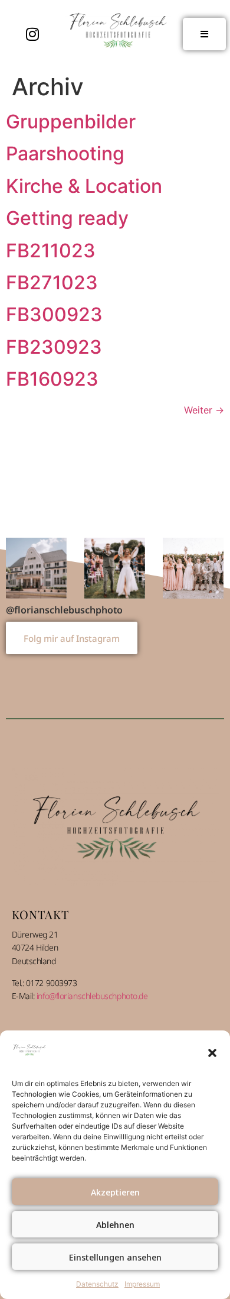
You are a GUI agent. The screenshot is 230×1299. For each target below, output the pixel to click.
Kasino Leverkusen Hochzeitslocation (36, 568)
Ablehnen (115, 1224)
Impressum (142, 1283)
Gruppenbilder (71, 121)
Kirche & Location (84, 186)
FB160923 (52, 378)
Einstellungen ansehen (115, 1257)
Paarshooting (65, 153)
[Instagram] (32, 34)
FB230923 (54, 346)
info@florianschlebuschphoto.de (92, 995)
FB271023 (52, 282)
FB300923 (54, 314)
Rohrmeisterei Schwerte (193, 568)
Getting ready (67, 218)
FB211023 (51, 250)
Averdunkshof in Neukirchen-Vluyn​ (114, 568)
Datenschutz (97, 1283)
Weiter (204, 410)
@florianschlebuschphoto (64, 609)
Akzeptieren (115, 1192)
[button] (212, 1053)
